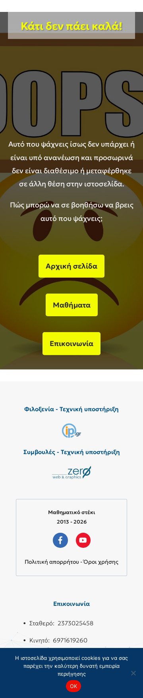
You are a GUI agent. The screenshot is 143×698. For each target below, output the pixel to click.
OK (73, 686)
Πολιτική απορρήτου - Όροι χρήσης (71, 561)
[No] (133, 673)
